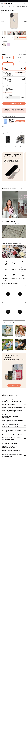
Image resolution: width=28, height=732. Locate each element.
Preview (22, 97)
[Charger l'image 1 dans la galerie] (4, 33)
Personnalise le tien (14, 385)
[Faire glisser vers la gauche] (2, 21)
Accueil (2, 9)
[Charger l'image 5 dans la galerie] (24, 33)
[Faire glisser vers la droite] (25, 21)
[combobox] (14, 51)
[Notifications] (4, 3)
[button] (22, 3)
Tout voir (23, 188)
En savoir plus (23, 48)
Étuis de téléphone (20, 6)
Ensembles (3, 6)
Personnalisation (11, 6)
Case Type (4, 54)
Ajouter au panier (20, 121)
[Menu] (2, 3)
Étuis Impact (8, 9)
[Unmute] (15, 215)
